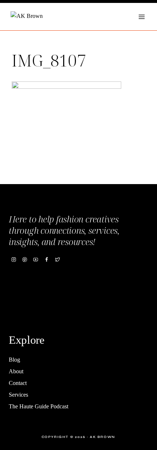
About (16, 371)
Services (18, 395)
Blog (14, 359)
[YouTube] (35, 259)
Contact (18, 383)
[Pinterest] (24, 259)
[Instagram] (13, 259)
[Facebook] (46, 259)
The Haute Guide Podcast (38, 406)
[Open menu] (141, 16)
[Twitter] (57, 259)
